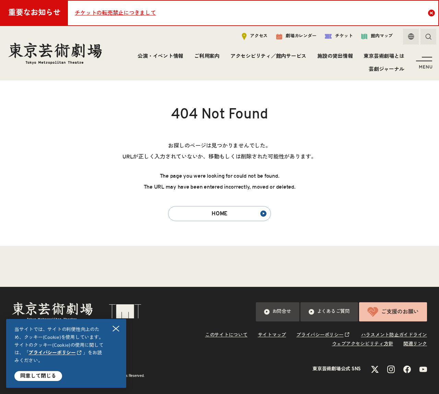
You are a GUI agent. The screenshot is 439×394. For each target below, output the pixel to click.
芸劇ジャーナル (386, 69)
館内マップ (382, 36)
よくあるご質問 (333, 311)
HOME (219, 213)
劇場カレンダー (301, 36)
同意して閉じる (38, 376)
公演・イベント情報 (160, 56)
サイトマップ (272, 335)
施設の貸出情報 (335, 56)
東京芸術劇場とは (384, 56)
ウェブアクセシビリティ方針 (362, 344)
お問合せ (281, 311)
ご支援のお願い (400, 312)
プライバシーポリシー (52, 353)
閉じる (116, 328)
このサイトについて (226, 335)
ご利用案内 (207, 56)
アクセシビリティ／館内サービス (268, 56)
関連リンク (415, 344)
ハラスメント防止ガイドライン (394, 335)
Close (431, 13)
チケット (344, 36)
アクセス (259, 36)
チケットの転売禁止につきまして (115, 13)
